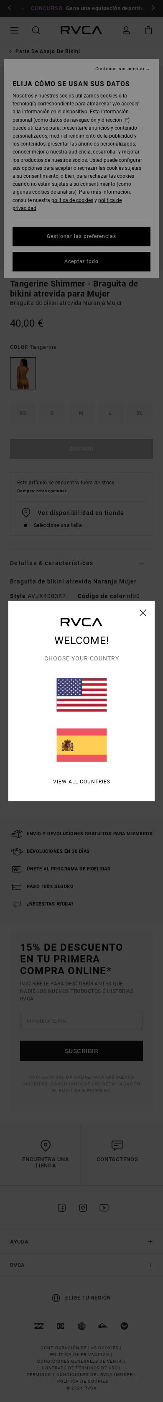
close (143, 612)
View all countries (81, 782)
